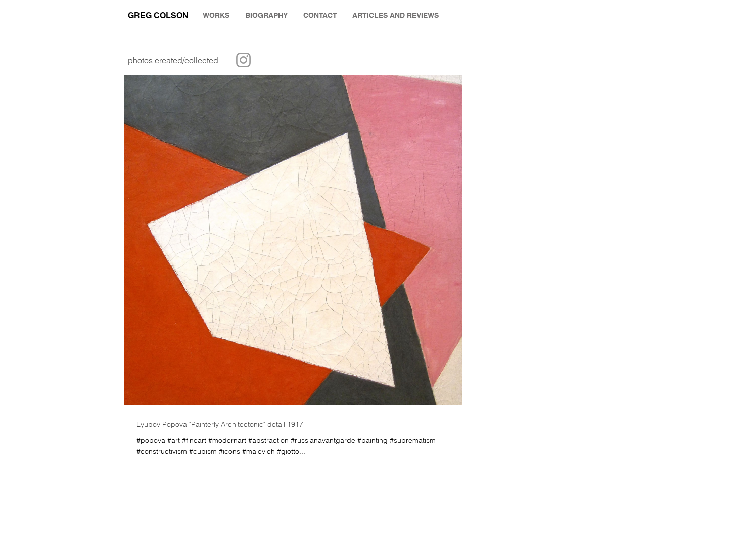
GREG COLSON (158, 15)
